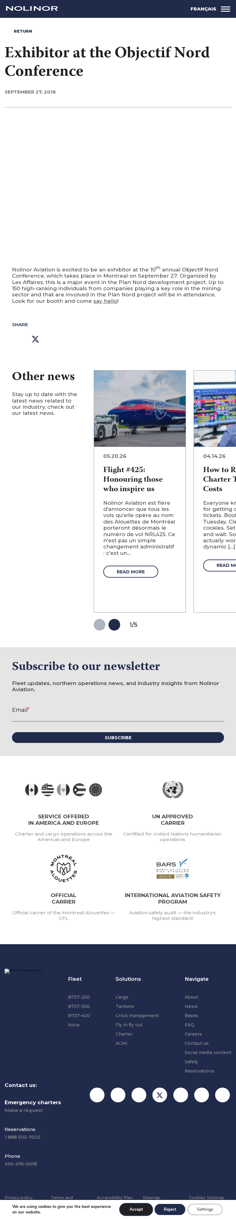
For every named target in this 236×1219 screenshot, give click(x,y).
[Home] (32, 9)
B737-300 (79, 1006)
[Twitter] (159, 1095)
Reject (170, 1209)
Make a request (24, 1110)
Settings (205, 1209)
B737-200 (79, 997)
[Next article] (114, 625)
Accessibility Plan (114, 1197)
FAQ (189, 1025)
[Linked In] (180, 1095)
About (191, 997)
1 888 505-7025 (22, 1137)
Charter (124, 1034)
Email (20, 710)
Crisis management (137, 1015)
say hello (105, 301)
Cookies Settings (206, 1197)
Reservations (199, 1071)
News (191, 1006)
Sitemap (151, 1197)
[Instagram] (97, 1095)
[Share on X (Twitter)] (35, 339)
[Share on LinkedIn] (54, 339)
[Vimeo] (222, 1095)
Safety (191, 1062)
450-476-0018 (21, 1164)
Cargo (122, 997)
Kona (73, 1025)
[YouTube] (201, 1095)
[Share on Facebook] (16, 339)
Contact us (197, 1043)
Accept (136, 1209)
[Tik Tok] (139, 1095)
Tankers (125, 1006)
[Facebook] (118, 1095)
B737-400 (79, 1015)
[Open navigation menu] (225, 8)
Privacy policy (19, 1197)
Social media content (208, 1052)
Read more (131, 572)
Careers (193, 1034)
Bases (191, 1015)
